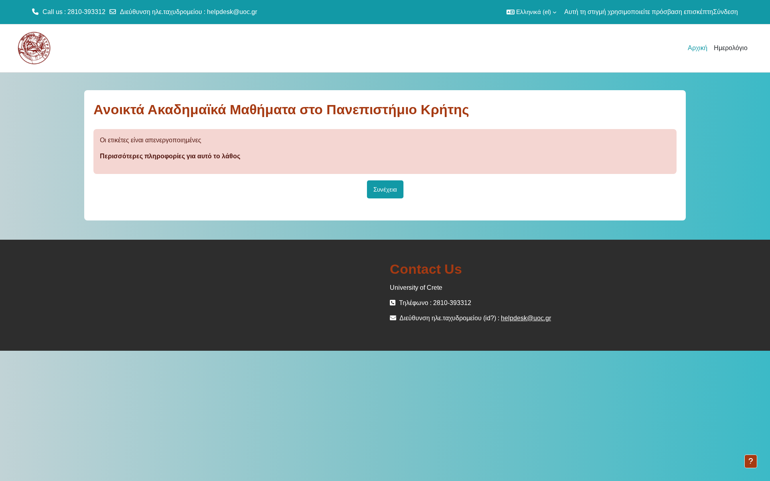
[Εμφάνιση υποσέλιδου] (750, 461)
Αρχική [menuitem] (697, 47)
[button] (531, 12)
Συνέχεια (385, 189)
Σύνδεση (725, 11)
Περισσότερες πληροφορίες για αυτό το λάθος (170, 156)
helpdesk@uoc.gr (232, 11)
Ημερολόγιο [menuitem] (731, 47)
